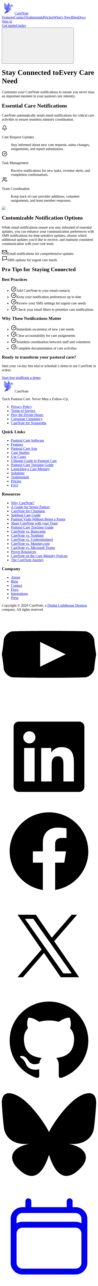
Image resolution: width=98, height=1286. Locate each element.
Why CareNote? (22, 503)
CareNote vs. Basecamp (28, 531)
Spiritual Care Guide (26, 515)
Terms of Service (23, 411)
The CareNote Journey (27, 560)
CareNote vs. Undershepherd (32, 539)
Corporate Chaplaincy (27, 419)
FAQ (14, 485)
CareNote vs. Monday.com (30, 544)
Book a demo (31, 378)
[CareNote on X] (49, 992)
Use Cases (18, 457)
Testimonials (34, 17)
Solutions (17, 473)
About (15, 577)
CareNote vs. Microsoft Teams (33, 548)
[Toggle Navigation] (38, 46)
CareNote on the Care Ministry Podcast (39, 556)
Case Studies (20, 453)
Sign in (7, 21)
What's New (62, 17)
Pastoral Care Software (27, 440)
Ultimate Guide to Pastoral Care (34, 461)
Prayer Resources (23, 552)
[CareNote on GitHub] (49, 1086)
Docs (82, 17)
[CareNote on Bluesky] (49, 1187)
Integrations (19, 594)
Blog (74, 17)
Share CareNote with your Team (34, 523)
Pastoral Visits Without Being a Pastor (38, 519)
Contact (19, 17)
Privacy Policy (21, 407)
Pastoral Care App (24, 448)
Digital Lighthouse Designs (67, 605)
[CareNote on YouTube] (49, 708)
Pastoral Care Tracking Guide (32, 465)
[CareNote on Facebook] (49, 897)
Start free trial (11, 378)
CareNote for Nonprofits (28, 423)
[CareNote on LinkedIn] (49, 802)
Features (8, 17)
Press (14, 598)
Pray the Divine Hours (27, 415)
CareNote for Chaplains (28, 511)
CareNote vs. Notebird (27, 535)
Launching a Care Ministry (30, 469)
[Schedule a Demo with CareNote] (49, 1282)
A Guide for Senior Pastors (30, 507)
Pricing (48, 17)
